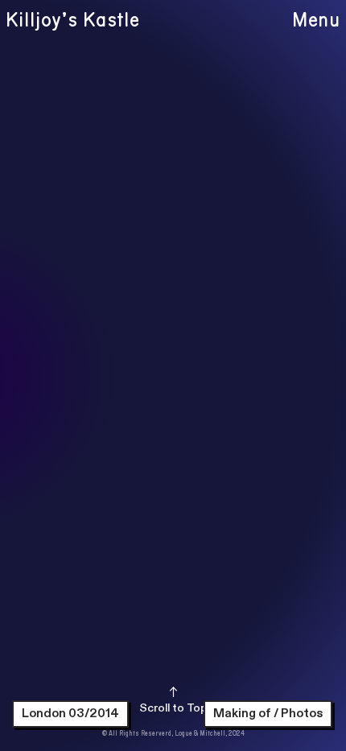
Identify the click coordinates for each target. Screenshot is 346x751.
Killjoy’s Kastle (72, 20)
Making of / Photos (268, 713)
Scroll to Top (173, 708)
